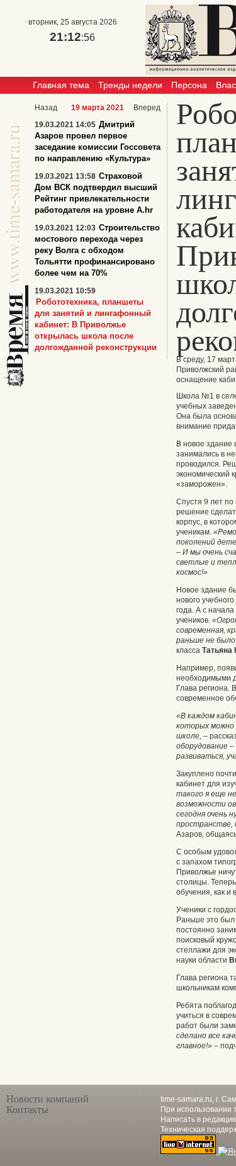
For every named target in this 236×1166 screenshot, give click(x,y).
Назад (46, 107)
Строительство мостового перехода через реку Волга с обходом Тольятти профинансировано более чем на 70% (97, 250)
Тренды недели (130, 85)
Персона (189, 85)
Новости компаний (47, 1099)
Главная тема (61, 85)
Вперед (146, 107)
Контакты (27, 1109)
